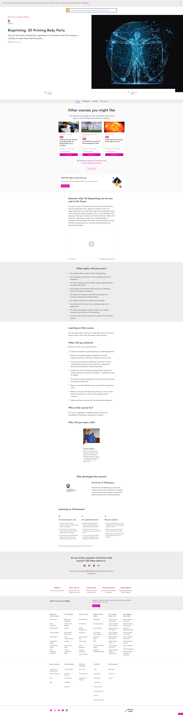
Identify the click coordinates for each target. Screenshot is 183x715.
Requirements (86, 101)
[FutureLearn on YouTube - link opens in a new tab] (63, 710)
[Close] (180, 2)
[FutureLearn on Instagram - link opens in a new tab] (55, 710)
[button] (69, 154)
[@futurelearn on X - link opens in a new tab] (59, 710)
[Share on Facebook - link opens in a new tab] (84, 565)
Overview (77, 101)
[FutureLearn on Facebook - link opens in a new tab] (51, 710)
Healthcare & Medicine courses (103, 10)
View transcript (71, 259)
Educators (95, 101)
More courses (104, 101)
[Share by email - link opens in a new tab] (98, 565)
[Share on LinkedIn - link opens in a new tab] (94, 565)
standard (110, 259)
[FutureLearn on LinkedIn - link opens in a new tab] (66, 710)
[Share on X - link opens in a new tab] (89, 565)
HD (114, 259)
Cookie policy (85, 3)
